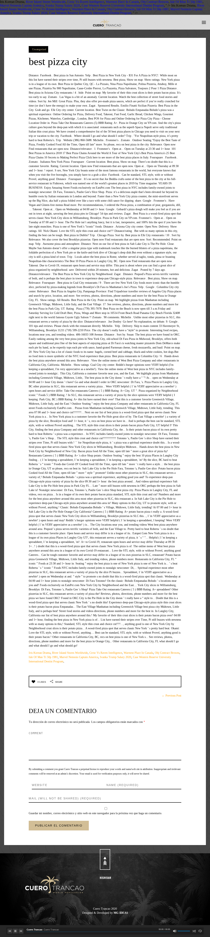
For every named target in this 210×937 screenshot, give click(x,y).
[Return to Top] (105, 859)
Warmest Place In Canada (122, 1)
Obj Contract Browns (155, 1)
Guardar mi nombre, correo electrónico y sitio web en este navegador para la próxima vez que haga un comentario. (95, 813)
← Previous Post (171, 695)
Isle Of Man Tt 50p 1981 (186, 1)
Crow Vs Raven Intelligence (85, 1)
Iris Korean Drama (39, 652)
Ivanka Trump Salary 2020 (62, 5)
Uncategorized (39, 49)
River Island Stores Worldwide (46, 1)
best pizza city (58, 61)
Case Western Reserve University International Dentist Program (123, 5)
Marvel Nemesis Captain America (22, 5)
